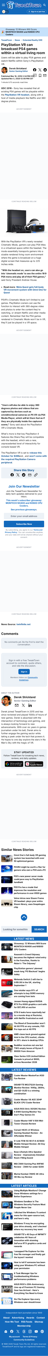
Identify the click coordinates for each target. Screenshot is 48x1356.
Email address (10, 685)
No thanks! (24, 703)
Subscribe (24, 696)
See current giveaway (24, 680)
